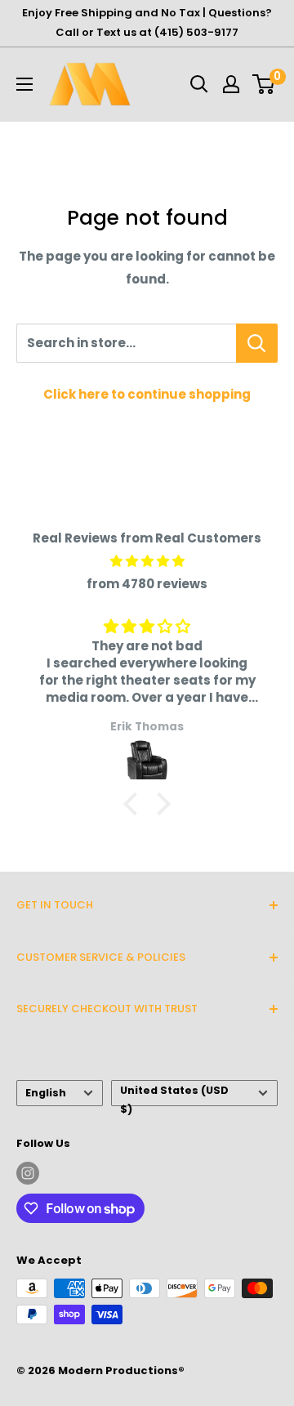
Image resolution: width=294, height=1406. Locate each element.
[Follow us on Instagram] (27, 1173)
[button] (134, 803)
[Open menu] (24, 84)
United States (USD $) (174, 1094)
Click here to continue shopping (147, 394)
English (45, 1093)
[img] (147, 561)
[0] (264, 84)
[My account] (231, 84)
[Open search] (199, 84)
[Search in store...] (257, 343)
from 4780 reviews (147, 583)
